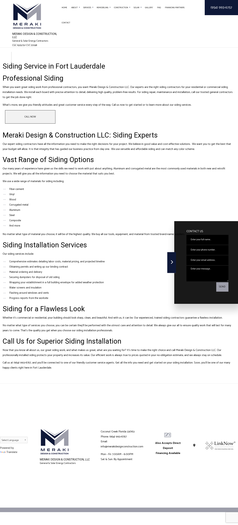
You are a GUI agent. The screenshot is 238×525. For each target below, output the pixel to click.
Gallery (149, 7)
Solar (136, 7)
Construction (121, 7)
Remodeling (102, 7)
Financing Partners (175, 7)
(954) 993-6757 (221, 7)
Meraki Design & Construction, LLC (34, 35)
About (74, 7)
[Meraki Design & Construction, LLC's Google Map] (194, 445)
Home (64, 7)
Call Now (30, 117)
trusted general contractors (216, 92)
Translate (11, 452)
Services (87, 7)
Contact (66, 22)
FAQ (159, 7)
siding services (182, 105)
